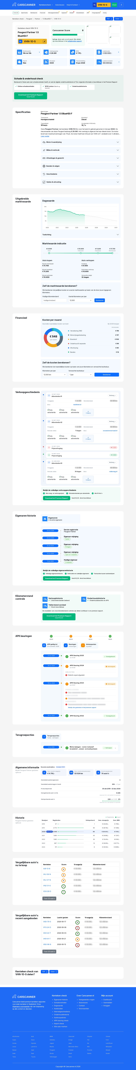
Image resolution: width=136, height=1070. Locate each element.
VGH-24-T (47, 933)
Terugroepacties (96, 12)
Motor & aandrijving (54, 142)
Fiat (88, 1040)
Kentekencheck (45, 5)
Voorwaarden (84, 1009)
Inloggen (106, 1006)
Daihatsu (52, 1040)
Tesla (14, 1057)
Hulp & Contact (72, 5)
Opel (32, 1050)
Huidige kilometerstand (50, 296)
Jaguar (52, 1043)
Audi (32, 1036)
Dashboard (107, 1000)
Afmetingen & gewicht (55, 158)
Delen (117, 19)
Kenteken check (18, 19)
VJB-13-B (46, 869)
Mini (88, 1046)
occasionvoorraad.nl (110, 430)
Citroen (108, 1036)
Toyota (33, 1057)
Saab (13, 1053)
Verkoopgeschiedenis (53, 12)
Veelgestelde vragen (86, 1000)
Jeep (70, 1043)
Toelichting (46, 235)
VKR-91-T (47, 939)
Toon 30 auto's (49, 898)
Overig (104, 12)
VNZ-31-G (47, 886)
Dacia (32, 1040)
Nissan (14, 1050)
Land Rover (109, 1043)
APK (88, 12)
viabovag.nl (113, 471)
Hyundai (33, 1043)
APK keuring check (61, 1021)
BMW (51, 1036)
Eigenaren (64, 12)
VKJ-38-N (47, 874)
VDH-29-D (47, 891)
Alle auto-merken (60, 1027)
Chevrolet (71, 1036)
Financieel (42, 12)
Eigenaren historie (61, 1000)
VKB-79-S (47, 922)
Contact (82, 1006)
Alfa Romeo (15, 1036)
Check (114, 5)
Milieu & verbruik (52, 150)
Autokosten (58, 1009)
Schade (71, 12)
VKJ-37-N (47, 880)
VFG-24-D (47, 927)
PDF (108, 19)
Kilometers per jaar (49, 371)
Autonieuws (59, 5)
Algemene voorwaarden (21, 1006)
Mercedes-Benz (73, 1046)
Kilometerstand (80, 12)
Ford (107, 1040)
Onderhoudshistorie (61, 1015)
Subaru (89, 1053)
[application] (80, 217)
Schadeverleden (60, 1003)
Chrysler (89, 1036)
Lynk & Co (34, 1046)
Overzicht (15, 12)
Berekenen (100, 300)
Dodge (70, 1040)
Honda (14, 1043)
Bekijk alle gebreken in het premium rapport (82, 707)
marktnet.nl (77, 404)
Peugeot (29, 19)
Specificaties (24, 12)
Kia (88, 1043)
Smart (70, 1053)
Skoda (52, 1053)
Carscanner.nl (71, 1067)
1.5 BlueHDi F (47, 19)
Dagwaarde (58, 1006)
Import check (59, 1024)
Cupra (14, 1040)
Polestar (70, 1050)
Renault (108, 1050)
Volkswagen (53, 1057)
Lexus (14, 1046)
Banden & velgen (53, 166)
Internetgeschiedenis (62, 1012)
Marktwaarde (34, 12)
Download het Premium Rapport (30, 96)
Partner (37, 19)
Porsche (89, 1050)
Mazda (52, 1046)
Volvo (70, 1057)
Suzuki (108, 1053)
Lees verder (45, 136)
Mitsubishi (109, 1046)
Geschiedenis (51, 174)
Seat (32, 1053)
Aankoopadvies (60, 1018)
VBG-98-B (47, 944)
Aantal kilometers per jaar (77, 296)
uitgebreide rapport (75, 41)
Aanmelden (107, 1003)
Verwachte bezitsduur (76, 371)
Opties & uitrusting (53, 182)
